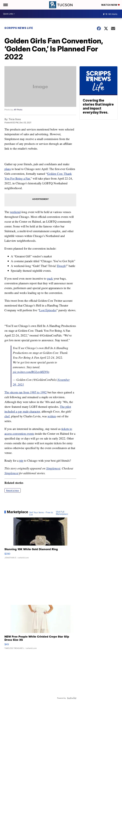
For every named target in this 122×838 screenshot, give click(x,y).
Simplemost (53, 468)
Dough (61, 266)
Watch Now (109, 4)
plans (7, 169)
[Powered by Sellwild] (71, 698)
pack (50, 278)
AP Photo (18, 109)
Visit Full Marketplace (62, 513)
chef (7, 416)
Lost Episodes (47, 310)
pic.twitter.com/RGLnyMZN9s (31, 372)
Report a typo (12, 490)
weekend (15, 212)
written (51, 416)
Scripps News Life (18, 28)
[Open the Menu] (5, 5)
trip (21, 460)
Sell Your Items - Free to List (41, 513)
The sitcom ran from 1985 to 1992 (25, 392)
